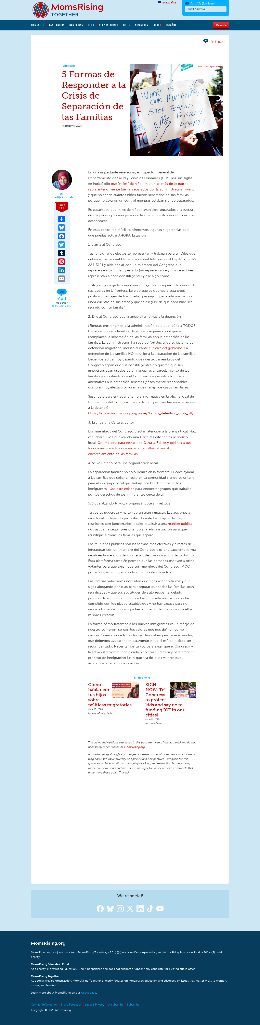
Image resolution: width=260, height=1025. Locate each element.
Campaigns (76, 25)
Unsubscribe (116, 1004)
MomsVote (37, 25)
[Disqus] (142, 828)
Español (171, 25)
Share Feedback (71, 1004)
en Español (169, 2)
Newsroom (142, 25)
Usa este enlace (122, 489)
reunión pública (180, 524)
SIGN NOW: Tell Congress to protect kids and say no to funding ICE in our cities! (164, 699)
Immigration (69, 66)
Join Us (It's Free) (202, 3)
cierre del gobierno (167, 348)
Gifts (126, 25)
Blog (91, 25)
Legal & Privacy (94, 1004)
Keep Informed (109, 25)
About (157, 25)
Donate (221, 25)
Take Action (57, 25)
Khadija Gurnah (62, 197)
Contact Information (44, 1004)
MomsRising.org (70, 10)
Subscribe (133, 1004)
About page (88, 992)
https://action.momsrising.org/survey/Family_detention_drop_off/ (141, 413)
